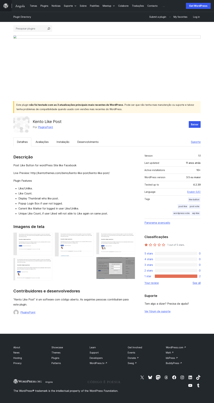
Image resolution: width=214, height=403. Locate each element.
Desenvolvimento (88, 142)
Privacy (17, 363)
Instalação (63, 142)
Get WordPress (198, 5)
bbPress (172, 357)
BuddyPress (174, 363)
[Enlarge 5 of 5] (130, 261)
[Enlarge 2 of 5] (47, 262)
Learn (93, 347)
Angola (49, 382)
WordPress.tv (98, 363)
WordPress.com (176, 347)
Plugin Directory (22, 16)
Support (94, 352)
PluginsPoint (45, 127)
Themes (56, 352)
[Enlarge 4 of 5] (130, 237)
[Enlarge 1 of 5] (47, 237)
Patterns (56, 363)
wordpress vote (182, 213)
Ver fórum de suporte (157, 311)
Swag (132, 363)
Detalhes (22, 142)
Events (131, 352)
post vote (194, 206)
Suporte (196, 142)
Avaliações (42, 142)
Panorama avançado (157, 222)
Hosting (17, 357)
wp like (195, 213)
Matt (170, 352)
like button (194, 199)
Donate (133, 357)
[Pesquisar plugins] (48, 28)
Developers (96, 357)
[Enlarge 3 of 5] (89, 237)
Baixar (194, 124)
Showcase (57, 347)
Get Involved (135, 347)
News (16, 352)
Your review (151, 283)
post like (183, 206)
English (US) (194, 191)
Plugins (55, 357)
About (16, 347)
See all (197, 283)
